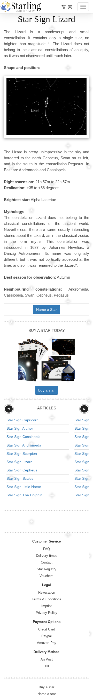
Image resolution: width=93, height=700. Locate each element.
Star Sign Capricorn (22, 420)
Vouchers (46, 576)
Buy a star (46, 390)
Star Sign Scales (19, 478)
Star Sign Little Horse (23, 487)
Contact (46, 562)
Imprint (46, 606)
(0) (70, 6)
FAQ (46, 549)
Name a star (46, 694)
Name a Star (46, 309)
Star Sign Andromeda (23, 445)
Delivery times (46, 556)
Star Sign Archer (19, 428)
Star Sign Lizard (19, 462)
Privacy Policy (46, 613)
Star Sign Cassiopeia (23, 437)
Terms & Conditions (46, 599)
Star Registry (46, 569)
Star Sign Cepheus (21, 470)
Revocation (46, 592)
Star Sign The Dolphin (24, 495)
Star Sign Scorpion (21, 453)
